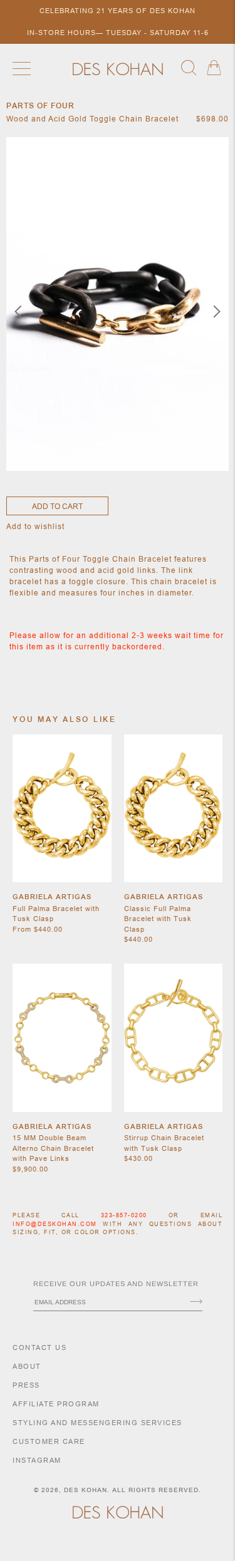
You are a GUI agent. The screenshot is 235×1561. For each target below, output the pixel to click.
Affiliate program (56, 1403)
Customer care (49, 1441)
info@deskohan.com (55, 1224)
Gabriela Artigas (52, 896)
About (27, 1366)
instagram (37, 1460)
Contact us (39, 1347)
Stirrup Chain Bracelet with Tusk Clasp (164, 1143)
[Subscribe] (196, 1302)
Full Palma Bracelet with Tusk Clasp (56, 914)
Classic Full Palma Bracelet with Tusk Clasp (158, 919)
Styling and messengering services (97, 1422)
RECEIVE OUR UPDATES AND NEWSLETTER (116, 1283)
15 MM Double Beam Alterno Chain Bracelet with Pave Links (53, 1148)
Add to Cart (57, 506)
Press (26, 1385)
